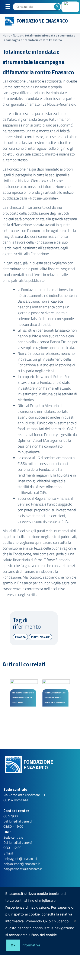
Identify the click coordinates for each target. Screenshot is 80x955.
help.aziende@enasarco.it (21, 863)
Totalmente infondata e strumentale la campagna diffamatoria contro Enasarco (38, 62)
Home (6, 35)
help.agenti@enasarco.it (20, 858)
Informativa (31, 945)
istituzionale (40, 637)
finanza (20, 637)
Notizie (17, 35)
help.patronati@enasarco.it (22, 868)
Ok (13, 945)
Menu (10, 7)
